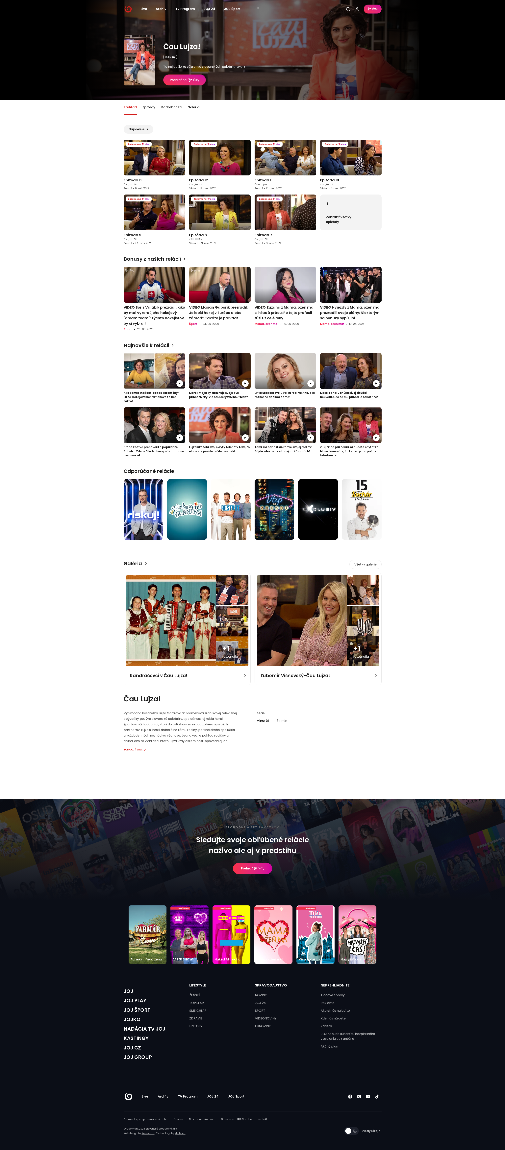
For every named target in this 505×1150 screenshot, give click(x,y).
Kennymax (148, 1133)
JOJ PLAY (135, 1000)
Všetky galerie (365, 564)
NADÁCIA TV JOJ (144, 1028)
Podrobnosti (171, 107)
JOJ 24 (209, 9)
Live (144, 9)
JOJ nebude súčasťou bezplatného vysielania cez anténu (348, 1036)
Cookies (178, 1119)
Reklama (327, 1003)
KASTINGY (136, 1038)
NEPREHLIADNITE (335, 985)
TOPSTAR (196, 1003)
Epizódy (149, 107)
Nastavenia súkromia (202, 1119)
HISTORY (195, 1026)
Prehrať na (178, 80)
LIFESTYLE (197, 985)
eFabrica (180, 1133)
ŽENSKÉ (195, 995)
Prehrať (247, 868)
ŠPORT (260, 1010)
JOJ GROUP (138, 1057)
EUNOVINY (263, 1026)
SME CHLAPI (198, 1010)
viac (239, 67)
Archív (161, 9)
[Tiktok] (377, 1096)
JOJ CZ (132, 1047)
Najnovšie (136, 129)
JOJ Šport (232, 9)
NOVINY (261, 995)
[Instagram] (359, 1096)
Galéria (193, 107)
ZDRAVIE (195, 1018)
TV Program (185, 9)
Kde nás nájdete (333, 1018)
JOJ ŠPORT (137, 1010)
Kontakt (262, 1119)
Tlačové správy (333, 995)
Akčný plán (329, 1046)
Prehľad (130, 107)
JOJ (128, 991)
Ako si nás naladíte (335, 1010)
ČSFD (168, 57)
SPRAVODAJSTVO (271, 985)
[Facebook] (350, 1096)
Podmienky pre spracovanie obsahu (145, 1119)
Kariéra (326, 1026)
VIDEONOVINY (265, 1018)
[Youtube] (368, 1096)
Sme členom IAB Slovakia (236, 1119)
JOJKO (132, 1019)
